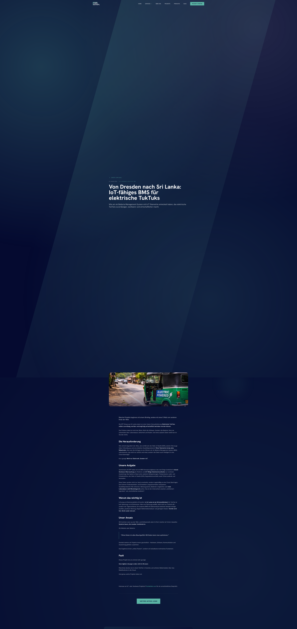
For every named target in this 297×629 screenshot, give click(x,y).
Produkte (177, 3)
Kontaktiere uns (151, 586)
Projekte (167, 3)
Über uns (158, 3)
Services (147, 3)
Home (139, 3)
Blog (185, 3)
